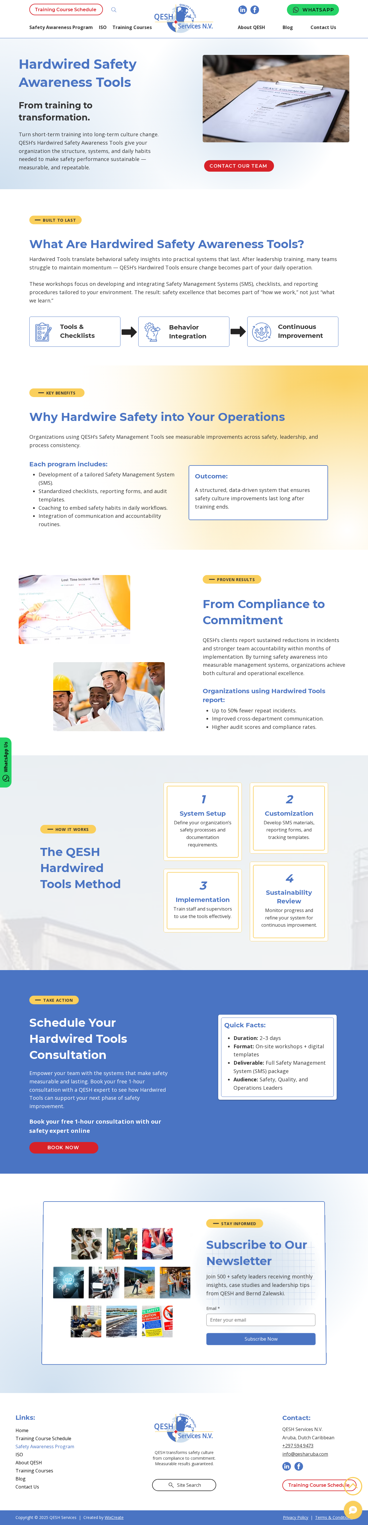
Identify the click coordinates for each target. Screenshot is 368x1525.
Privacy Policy (295, 1517)
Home (22, 1430)
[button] (106, 27)
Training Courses (34, 1470)
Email (213, 1307)
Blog (21, 1479)
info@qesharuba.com (305, 1454)
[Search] (114, 10)
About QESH (29, 1462)
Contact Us (27, 1487)
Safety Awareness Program (45, 1446)
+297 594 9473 (297, 1445)
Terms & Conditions (333, 1517)
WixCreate (114, 1517)
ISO (19, 1454)
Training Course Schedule (43, 1438)
